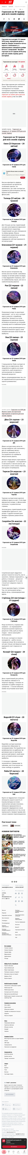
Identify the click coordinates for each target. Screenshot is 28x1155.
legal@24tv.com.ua (20, 1133)
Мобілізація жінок (9, 989)
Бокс (5, 1065)
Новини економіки (10, 1003)
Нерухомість (8, 1052)
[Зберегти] (24, 19)
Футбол (6, 1067)
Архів (16, 932)
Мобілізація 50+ (8, 987)
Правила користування (5, 926)
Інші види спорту (8, 1074)
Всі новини (7, 946)
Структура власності (20, 929)
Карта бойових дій (9, 967)
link (15, 893)
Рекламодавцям (5, 923)
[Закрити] (25, 1140)
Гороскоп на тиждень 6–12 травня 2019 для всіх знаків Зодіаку (14, 131)
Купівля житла (8, 1056)
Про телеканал (5, 918)
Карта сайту (18, 934)
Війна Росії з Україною (11, 963)
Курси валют (7, 1007)
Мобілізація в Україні (11, 983)
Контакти (17, 924)
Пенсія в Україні (8, 1015)
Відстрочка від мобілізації (11, 994)
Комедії (6, 1029)
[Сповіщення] (26, 2)
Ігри (16, 937)
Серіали (6, 1031)
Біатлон (6, 1072)
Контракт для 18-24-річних (11, 992)
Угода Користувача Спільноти (19, 915)
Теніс (5, 1069)
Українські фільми (9, 1025)
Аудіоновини (7, 956)
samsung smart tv (17, 1109)
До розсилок (9, 1094)
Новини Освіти (8, 1036)
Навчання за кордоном (10, 1047)
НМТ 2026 (6, 1042)
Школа (6, 1040)
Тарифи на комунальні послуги (12, 1011)
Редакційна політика (7, 915)
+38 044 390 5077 (19, 887)
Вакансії (17, 927)
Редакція (4, 912)
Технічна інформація (20, 922)
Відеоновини (7, 954)
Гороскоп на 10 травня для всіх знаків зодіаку (20, 6)
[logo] (10, 2)
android (6, 1104)
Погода (6, 958)
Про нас (4, 910)
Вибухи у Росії (8, 976)
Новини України (8, 950)
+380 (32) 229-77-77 (10, 1132)
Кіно (5, 1021)
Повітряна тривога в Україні (11, 972)
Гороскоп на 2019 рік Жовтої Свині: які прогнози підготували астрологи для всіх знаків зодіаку (14, 413)
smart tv (6, 1109)
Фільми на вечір (8, 1027)
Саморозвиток (8, 1045)
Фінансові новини (9, 1009)
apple (17, 1104)
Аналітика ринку (8, 1054)
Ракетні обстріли (8, 965)
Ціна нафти (7, 1005)
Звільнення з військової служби (12, 985)
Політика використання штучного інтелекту (6, 933)
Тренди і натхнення (9, 1058)
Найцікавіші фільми (9, 1022)
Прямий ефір (7, 952)
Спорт (6, 1063)
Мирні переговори (9, 970)
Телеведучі (4, 920)
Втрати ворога (8, 978)
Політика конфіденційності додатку (19, 911)
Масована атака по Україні (11, 974)
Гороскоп (11, 6)
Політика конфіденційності (6, 930)
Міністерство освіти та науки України (13, 1038)
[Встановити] (14, 1143)
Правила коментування (18, 919)
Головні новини (8, 948)
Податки (6, 1013)
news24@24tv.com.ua (7, 887)
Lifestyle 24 (4, 6)
